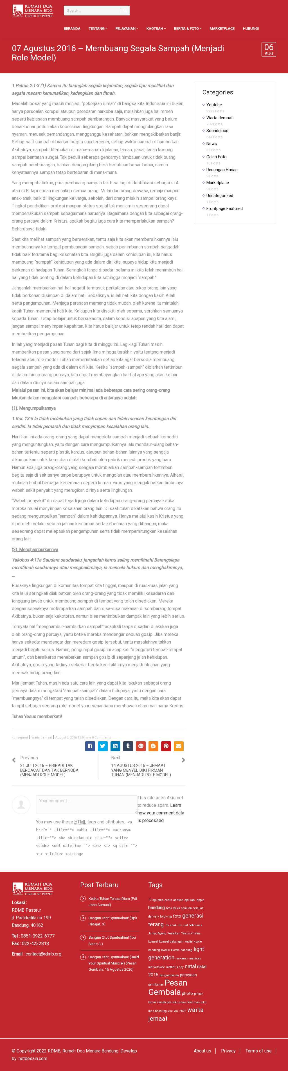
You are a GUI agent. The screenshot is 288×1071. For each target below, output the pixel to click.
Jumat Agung (157, 933)
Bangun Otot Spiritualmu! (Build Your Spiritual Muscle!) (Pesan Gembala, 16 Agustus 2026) (114, 963)
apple (200, 900)
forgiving (166, 916)
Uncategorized (219, 195)
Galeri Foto (216, 156)
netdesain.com (33, 1058)
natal (190, 966)
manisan (195, 958)
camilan (186, 908)
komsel (153, 941)
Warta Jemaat (42, 737)
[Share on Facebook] (90, 746)
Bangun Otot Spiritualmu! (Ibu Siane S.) (112, 940)
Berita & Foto (187, 28)
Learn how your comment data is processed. (161, 813)
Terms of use (259, 1051)
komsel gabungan (171, 941)
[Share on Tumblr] (128, 746)
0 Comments (101, 737)
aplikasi (189, 900)
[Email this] (179, 746)
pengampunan (169, 975)
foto (177, 916)
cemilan (198, 908)
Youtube (214, 104)
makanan (182, 958)
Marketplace (222, 28)
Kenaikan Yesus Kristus (184, 933)
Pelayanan (126, 28)
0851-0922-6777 (38, 936)
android (178, 900)
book (169, 908)
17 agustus (155, 900)
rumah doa (164, 1002)
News (211, 143)
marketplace (156, 967)
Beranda (72, 28)
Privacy (228, 1051)
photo (187, 993)
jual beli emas (192, 925)
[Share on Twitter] (103, 746)
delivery (153, 916)
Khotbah (155, 28)
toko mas (194, 1002)
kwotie (165, 950)
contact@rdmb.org (43, 954)
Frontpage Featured (224, 208)
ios (180, 925)
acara (168, 900)
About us (202, 1051)
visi (170, 1011)
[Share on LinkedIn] (115, 746)
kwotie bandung (181, 950)
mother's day (175, 967)
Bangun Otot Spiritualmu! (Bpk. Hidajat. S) (113, 921)
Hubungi (251, 28)
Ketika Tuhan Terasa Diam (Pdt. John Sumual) (113, 901)
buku (176, 908)
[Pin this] (166, 746)
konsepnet (20, 737)
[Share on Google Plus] (141, 746)
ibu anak (171, 925)
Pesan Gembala (167, 987)
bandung (156, 907)
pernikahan (156, 984)
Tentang (97, 28)
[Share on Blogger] (153, 746)
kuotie (188, 941)
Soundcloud (217, 130)
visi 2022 (180, 1011)
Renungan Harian (222, 169)
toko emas (179, 1002)
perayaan (188, 975)
